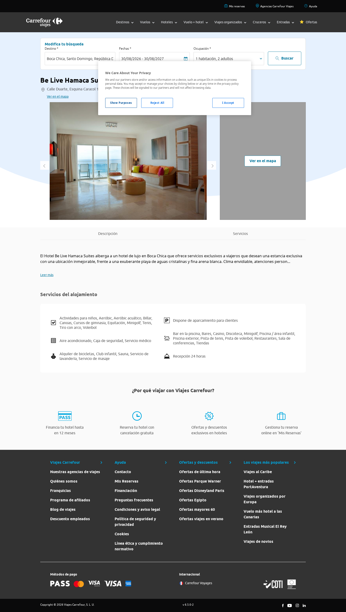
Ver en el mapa (57, 96)
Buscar (287, 58)
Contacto (123, 472)
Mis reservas (237, 6)
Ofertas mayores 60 (197, 509)
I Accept (228, 103)
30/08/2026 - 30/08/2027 (142, 58)
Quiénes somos (63, 481)
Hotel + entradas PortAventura (259, 484)
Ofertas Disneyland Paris (201, 490)
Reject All (157, 103)
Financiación (126, 490)
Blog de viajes (63, 509)
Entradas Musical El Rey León (265, 529)
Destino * (51, 48)
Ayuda (313, 6)
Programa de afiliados (70, 500)
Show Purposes (121, 103)
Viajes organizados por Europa (265, 499)
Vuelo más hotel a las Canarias (263, 514)
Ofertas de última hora (199, 472)
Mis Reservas (126, 481)
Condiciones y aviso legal (137, 509)
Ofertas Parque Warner (200, 481)
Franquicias (60, 490)
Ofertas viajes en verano (201, 519)
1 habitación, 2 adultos (214, 58)
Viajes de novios (258, 541)
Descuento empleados (70, 519)
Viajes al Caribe (258, 472)
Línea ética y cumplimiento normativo (139, 546)
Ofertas (311, 22)
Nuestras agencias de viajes (75, 472)
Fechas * (125, 48)
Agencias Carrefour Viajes (277, 6)
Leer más (46, 275)
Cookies (122, 534)
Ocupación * (202, 48)
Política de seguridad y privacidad (135, 522)
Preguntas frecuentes (134, 500)
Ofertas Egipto (192, 500)
